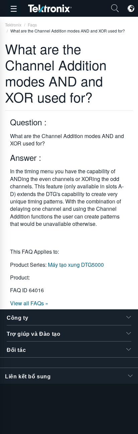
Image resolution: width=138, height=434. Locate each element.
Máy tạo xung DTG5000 (76, 264)
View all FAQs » (29, 303)
